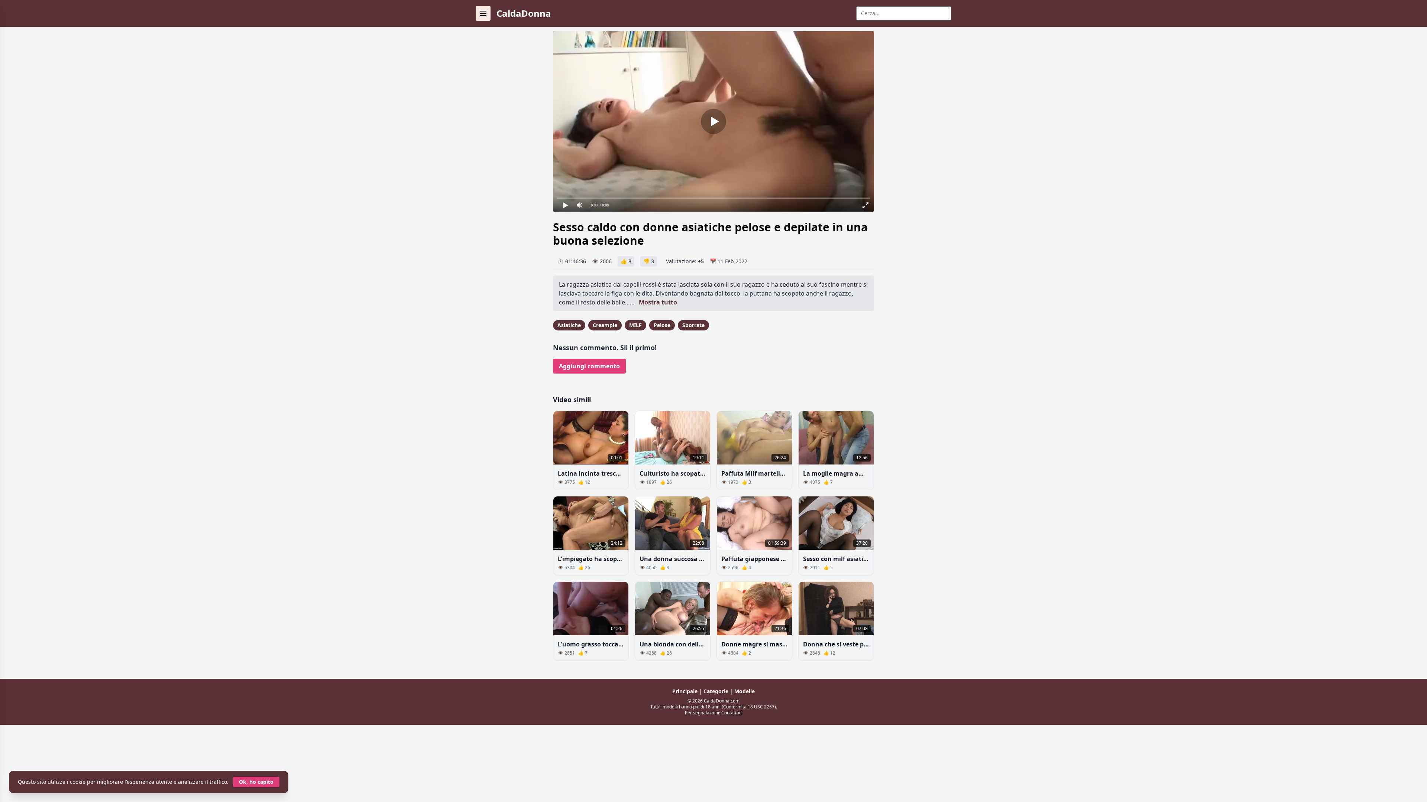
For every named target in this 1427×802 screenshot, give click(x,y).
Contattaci (731, 713)
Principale (685, 691)
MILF (635, 325)
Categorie (716, 691)
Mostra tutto (658, 302)
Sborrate (693, 325)
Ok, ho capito (256, 781)
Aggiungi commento (589, 366)
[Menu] (483, 13)
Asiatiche (569, 325)
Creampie (605, 325)
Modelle (744, 691)
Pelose (662, 325)
